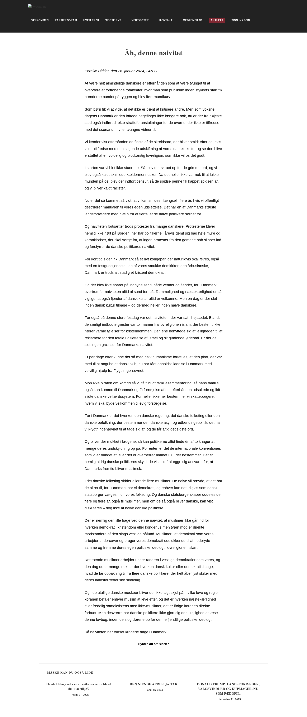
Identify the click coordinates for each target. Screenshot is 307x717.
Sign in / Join (240, 20)
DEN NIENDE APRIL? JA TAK (153, 684)
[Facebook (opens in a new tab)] (277, 6)
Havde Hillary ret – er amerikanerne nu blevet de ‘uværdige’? (78, 686)
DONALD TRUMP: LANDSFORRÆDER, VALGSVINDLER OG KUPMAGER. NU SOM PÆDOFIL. (228, 689)
